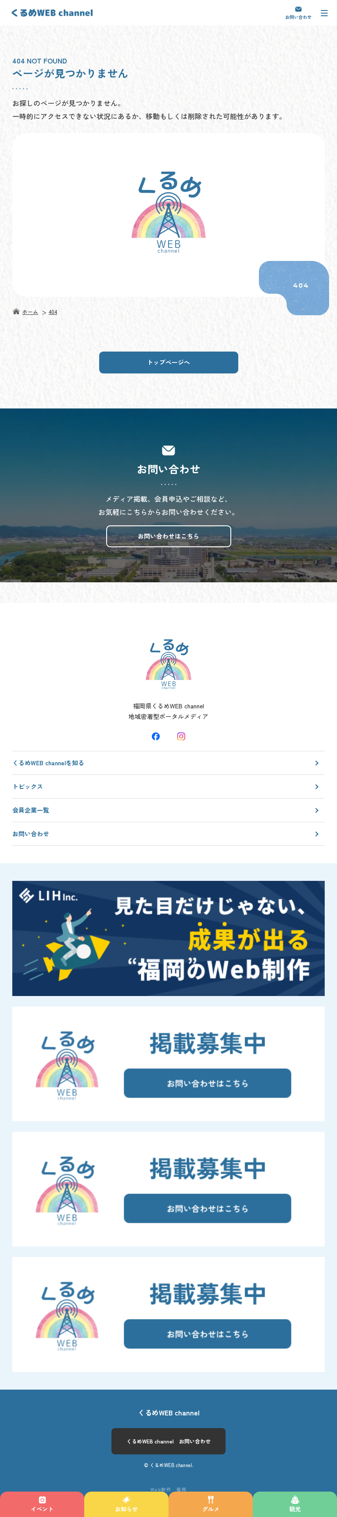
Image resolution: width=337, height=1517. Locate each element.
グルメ (210, 1509)
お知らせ (126, 1509)
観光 (295, 1509)
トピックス (27, 786)
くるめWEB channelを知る (48, 762)
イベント (42, 1509)
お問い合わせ (298, 17)
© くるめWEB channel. (169, 1464)
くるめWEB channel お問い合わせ (168, 1441)
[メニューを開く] (324, 12)
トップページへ (168, 362)
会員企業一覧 (30, 810)
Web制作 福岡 (169, 1489)
